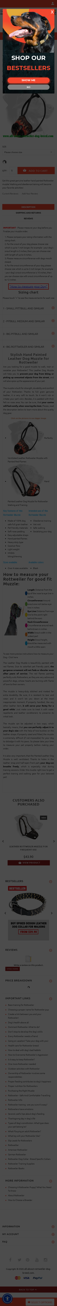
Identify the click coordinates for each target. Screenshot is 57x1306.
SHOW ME (28, 80)
